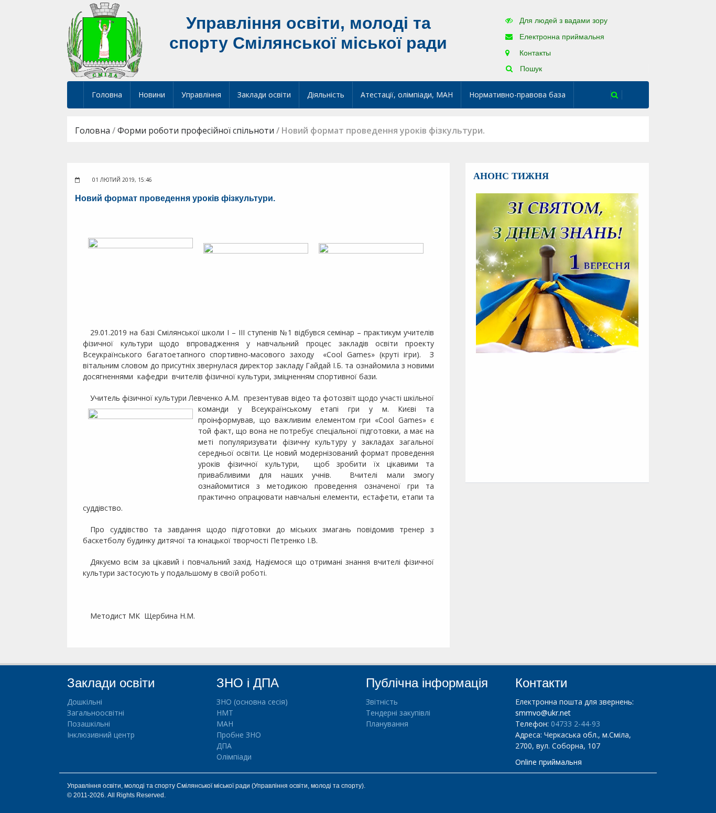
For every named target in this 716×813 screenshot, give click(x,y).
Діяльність (325, 95)
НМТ (224, 713)
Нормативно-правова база (517, 95)
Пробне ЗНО (238, 735)
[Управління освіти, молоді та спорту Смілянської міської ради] (104, 40)
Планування (387, 724)
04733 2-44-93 (575, 724)
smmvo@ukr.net (543, 713)
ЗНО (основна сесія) (252, 702)
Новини (151, 95)
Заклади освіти (264, 95)
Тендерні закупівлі (398, 713)
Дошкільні (84, 702)
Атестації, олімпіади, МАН (407, 95)
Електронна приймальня (560, 36)
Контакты (534, 53)
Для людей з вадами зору (562, 20)
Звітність (382, 702)
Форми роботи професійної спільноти (195, 130)
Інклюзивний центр (101, 735)
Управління (201, 95)
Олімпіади (234, 757)
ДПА (224, 746)
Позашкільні (88, 724)
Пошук (530, 68)
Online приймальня (548, 762)
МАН (224, 724)
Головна (107, 95)
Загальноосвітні (95, 713)
